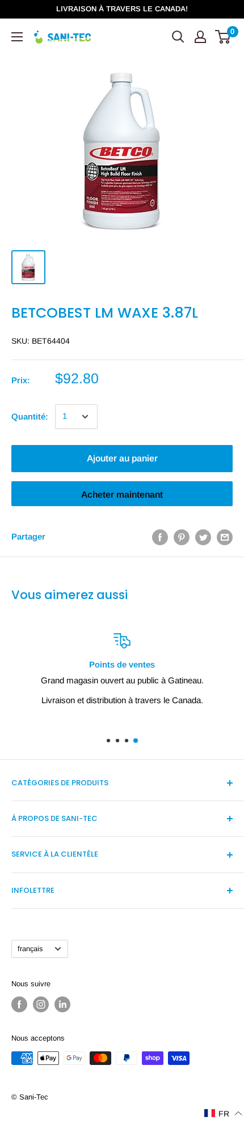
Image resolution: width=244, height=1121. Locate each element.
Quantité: (29, 416)
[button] (223, 1113)
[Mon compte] (200, 37)
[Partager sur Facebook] (160, 537)
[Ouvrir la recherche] (178, 37)
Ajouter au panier (122, 458)
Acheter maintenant (122, 494)
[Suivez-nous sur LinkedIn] (62, 1004)
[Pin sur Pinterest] (182, 537)
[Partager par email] (225, 537)
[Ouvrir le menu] (17, 36)
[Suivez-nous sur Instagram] (41, 1004)
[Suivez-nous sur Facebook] (19, 1004)
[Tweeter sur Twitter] (203, 537)
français (30, 948)
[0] (223, 37)
